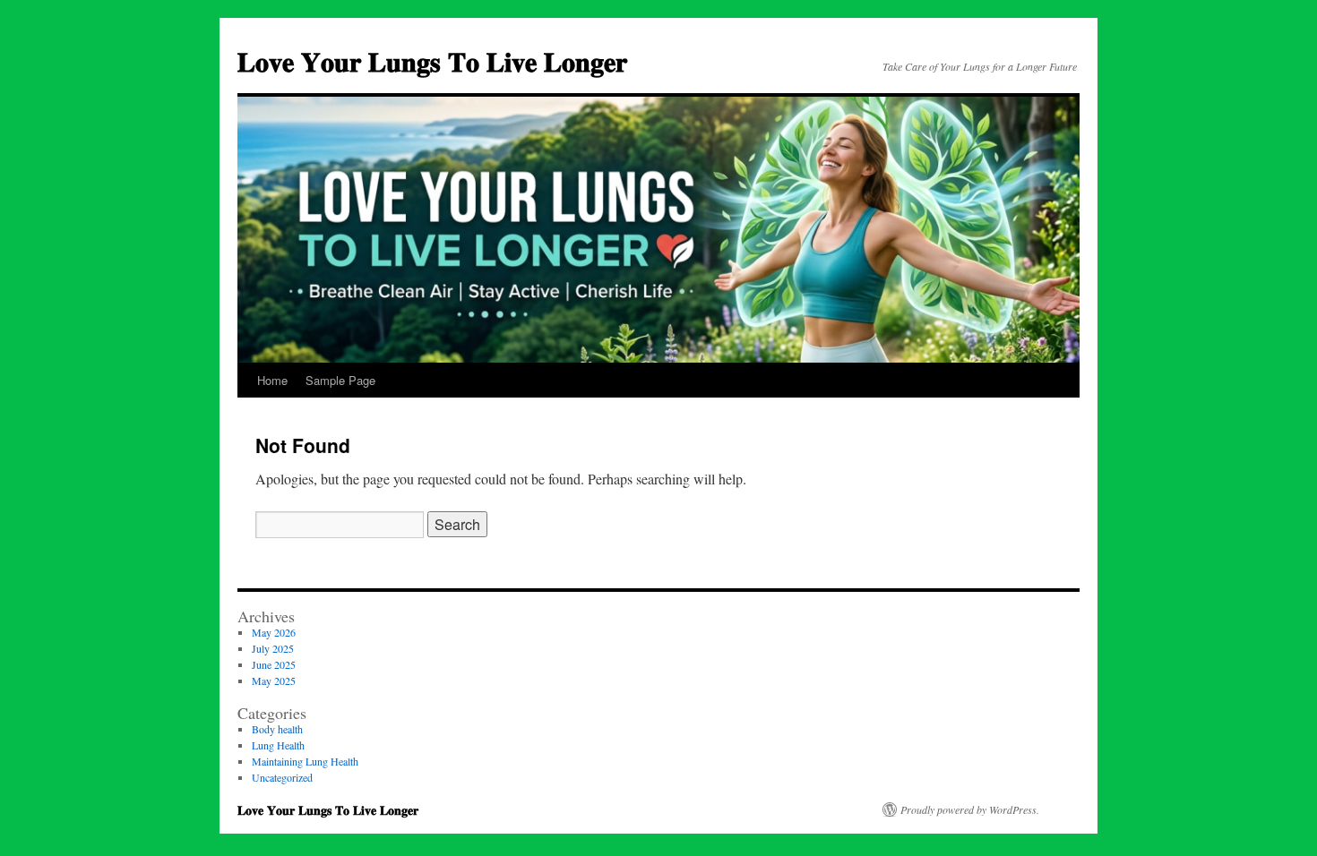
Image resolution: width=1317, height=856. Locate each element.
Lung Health (278, 745)
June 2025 (274, 664)
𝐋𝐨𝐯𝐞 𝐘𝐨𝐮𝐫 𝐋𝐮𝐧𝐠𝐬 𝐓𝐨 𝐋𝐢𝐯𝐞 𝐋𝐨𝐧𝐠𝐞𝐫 (432, 60)
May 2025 (274, 680)
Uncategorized (282, 777)
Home (272, 380)
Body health (277, 729)
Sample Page (340, 380)
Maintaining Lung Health (305, 761)
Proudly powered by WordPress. (969, 809)
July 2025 (273, 648)
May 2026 (274, 632)
